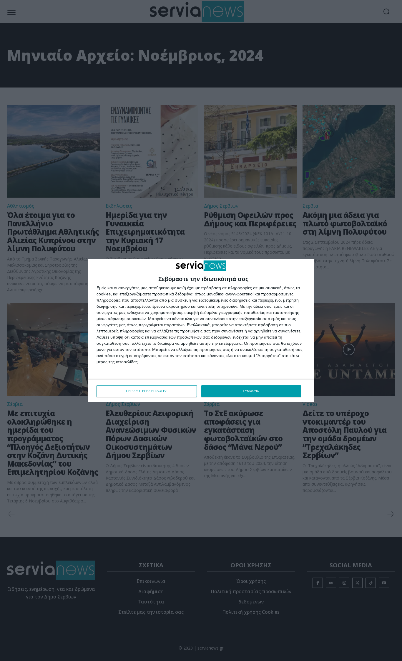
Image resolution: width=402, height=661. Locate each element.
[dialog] (201, 330)
